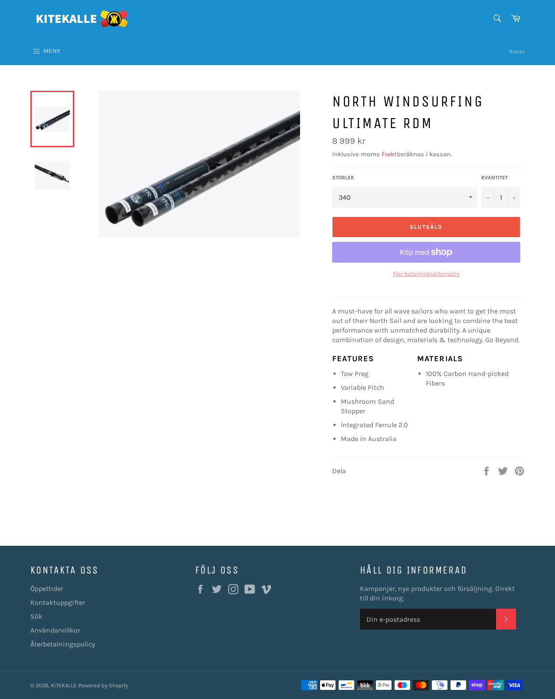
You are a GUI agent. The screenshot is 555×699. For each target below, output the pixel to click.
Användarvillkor (55, 630)
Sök (36, 616)
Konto (517, 51)
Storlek (343, 178)
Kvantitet (494, 178)
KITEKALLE (63, 685)
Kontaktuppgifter (57, 602)
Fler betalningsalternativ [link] (426, 273)
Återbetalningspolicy (62, 644)
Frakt (389, 154)
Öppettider (46, 588)
